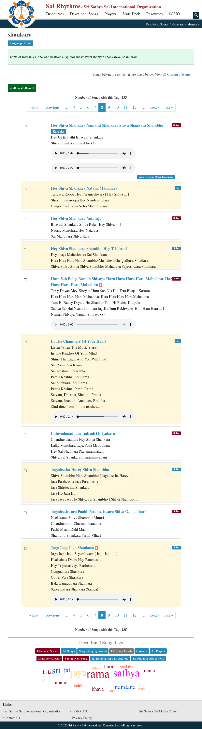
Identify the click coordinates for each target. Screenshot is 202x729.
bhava (98, 688)
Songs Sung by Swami (93, 651)
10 (117, 107)
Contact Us (12, 717)
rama (98, 673)
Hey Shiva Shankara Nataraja (76, 218)
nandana (125, 686)
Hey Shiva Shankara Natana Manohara (84, 188)
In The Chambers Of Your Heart (79, 341)
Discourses (55, 13)
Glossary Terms (178, 74)
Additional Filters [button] (20, 88)
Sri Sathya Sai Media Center (158, 711)
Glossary (177, 24)
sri (56, 670)
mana (149, 670)
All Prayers (158, 651)
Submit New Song (76, 658)
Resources (154, 13)
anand (61, 682)
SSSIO (174, 13)
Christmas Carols (121, 651)
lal (43, 680)
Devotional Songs (84, 13)
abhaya (96, 668)
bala (47, 672)
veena (141, 688)
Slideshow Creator (49, 658)
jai (67, 669)
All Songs (69, 651)
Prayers (110, 13)
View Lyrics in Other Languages (155, 177)
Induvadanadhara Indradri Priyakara (83, 433)
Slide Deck (131, 13)
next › (154, 107)
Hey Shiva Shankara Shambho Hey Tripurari (89, 248)
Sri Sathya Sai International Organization (33, 711)
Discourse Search (47, 651)
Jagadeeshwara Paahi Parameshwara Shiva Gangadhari (98, 511)
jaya (78, 671)
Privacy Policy (82, 717)
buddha (79, 685)
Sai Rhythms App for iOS (148, 658)
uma (111, 690)
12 (135, 107)
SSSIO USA (80, 711)
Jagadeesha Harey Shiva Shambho (80, 469)
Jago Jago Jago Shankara (73, 547)
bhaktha (126, 666)
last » (168, 107)
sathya (126, 672)
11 (126, 107)
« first (33, 107)
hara (108, 666)
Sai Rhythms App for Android (110, 658)
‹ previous (51, 107)
